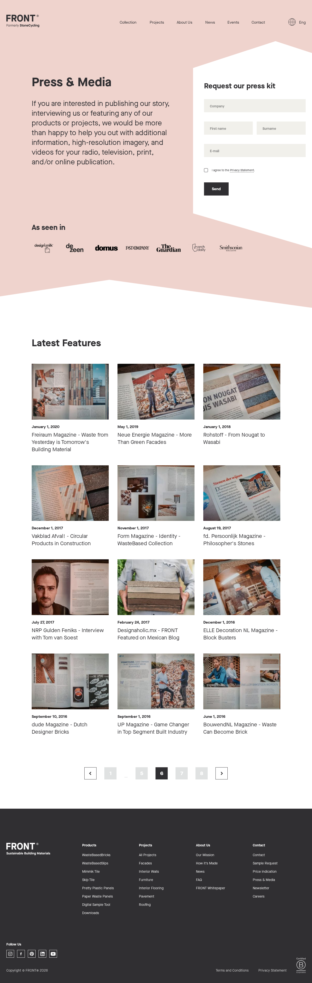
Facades (145, 863)
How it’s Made (207, 863)
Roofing (145, 904)
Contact (258, 22)
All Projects (147, 855)
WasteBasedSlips (95, 863)
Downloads (90, 913)
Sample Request (265, 863)
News (210, 22)
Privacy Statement (242, 170)
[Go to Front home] (30, 21)
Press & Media (264, 880)
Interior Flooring (151, 888)
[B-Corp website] (301, 965)
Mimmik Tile (91, 871)
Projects (157, 22)
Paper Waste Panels (97, 896)
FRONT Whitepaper (210, 888)
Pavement (146, 896)
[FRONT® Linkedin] (42, 953)
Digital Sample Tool (96, 904)
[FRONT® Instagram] (10, 953)
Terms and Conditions (232, 970)
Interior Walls (149, 871)
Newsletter (261, 888)
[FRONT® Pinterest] (31, 953)
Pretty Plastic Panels (98, 888)
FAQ (199, 880)
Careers (258, 896)
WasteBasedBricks (96, 855)
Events (233, 22)
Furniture (146, 880)
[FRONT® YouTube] (53, 953)
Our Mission (205, 855)
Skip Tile (88, 880)
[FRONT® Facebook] (21, 953)
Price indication (265, 871)
